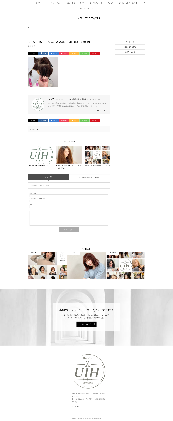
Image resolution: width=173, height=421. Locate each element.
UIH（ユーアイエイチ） (86, 18)
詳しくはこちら (86, 324)
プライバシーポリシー (86, 9)
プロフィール (40, 3)
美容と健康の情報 (130, 47)
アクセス (110, 3)
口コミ (82, 3)
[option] (47, 265)
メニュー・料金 (55, 3)
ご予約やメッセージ (96, 3)
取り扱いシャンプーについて (128, 3)
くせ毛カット (130, 42)
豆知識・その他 (130, 52)
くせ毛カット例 (70, 3)
